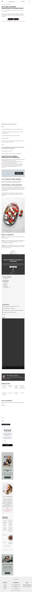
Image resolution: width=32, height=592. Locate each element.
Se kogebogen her (7, 477)
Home (2, 4)
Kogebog (5, 588)
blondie (3, 242)
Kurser (5, 587)
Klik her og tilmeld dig (16, 588)
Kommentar (4, 405)
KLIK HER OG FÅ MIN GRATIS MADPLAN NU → (19, 173)
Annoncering (5, 586)
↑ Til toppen (16, 579)
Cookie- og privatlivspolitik (27, 585)
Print (10, 266)
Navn (3, 417)
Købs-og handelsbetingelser (27, 586)
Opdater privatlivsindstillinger (27, 584)
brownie (20, 241)
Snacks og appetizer (7, 4)
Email (13, 266)
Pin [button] (15, 266)
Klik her (8, 376)
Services (5, 585)
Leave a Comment (8, 10)
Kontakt (5, 584)
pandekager (6, 282)
